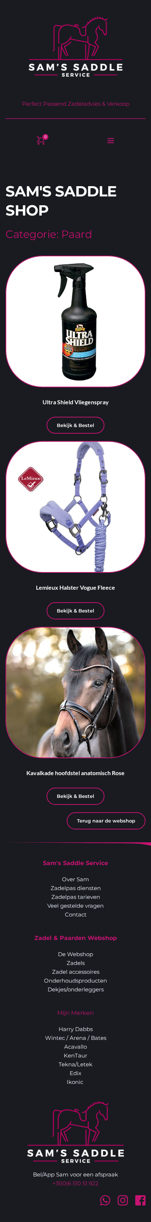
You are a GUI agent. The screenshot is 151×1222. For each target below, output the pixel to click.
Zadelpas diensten (76, 888)
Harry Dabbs (76, 1029)
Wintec (55, 1037)
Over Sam (75, 879)
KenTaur (75, 1055)
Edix (75, 1073)
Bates (98, 1037)
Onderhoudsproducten (75, 980)
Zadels (76, 962)
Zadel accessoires (75, 971)
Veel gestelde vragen (75, 905)
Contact (75, 914)
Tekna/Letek (75, 1064)
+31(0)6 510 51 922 (75, 1183)
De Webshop (75, 954)
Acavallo (75, 1046)
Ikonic (76, 1081)
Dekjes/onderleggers (76, 989)
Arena (78, 1037)
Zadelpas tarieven (75, 896)
